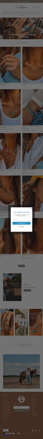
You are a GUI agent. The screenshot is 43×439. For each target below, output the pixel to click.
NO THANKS (21, 226)
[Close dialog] (31, 208)
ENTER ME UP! (21, 223)
